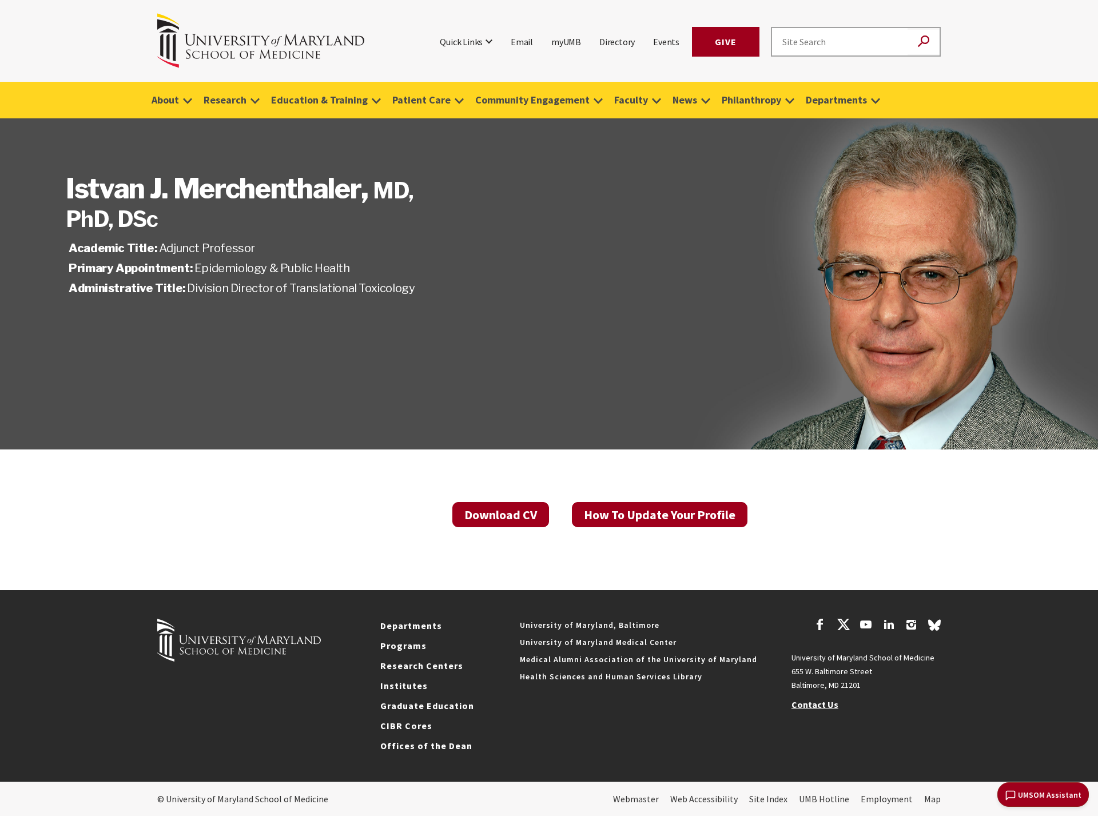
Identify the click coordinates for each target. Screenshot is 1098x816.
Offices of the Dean (426, 745)
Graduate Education (427, 705)
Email (522, 41)
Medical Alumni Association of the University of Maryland (638, 659)
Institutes (404, 685)
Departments (836, 99)
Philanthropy (751, 99)
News (685, 99)
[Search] (924, 42)
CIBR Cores (406, 725)
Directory (617, 41)
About (165, 99)
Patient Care (421, 99)
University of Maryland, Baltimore (589, 625)
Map (932, 799)
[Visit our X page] (843, 626)
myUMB (566, 41)
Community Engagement (532, 99)
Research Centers (421, 665)
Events (666, 41)
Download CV (500, 515)
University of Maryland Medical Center (598, 642)
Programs (403, 645)
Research (225, 99)
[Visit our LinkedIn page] (888, 626)
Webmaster (636, 799)
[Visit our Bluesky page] (934, 628)
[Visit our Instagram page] (911, 626)
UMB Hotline (824, 799)
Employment (887, 799)
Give (726, 41)
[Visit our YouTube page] (866, 626)
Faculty (631, 99)
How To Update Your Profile (659, 515)
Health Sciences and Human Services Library (611, 676)
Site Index (768, 799)
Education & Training (319, 99)
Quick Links (461, 41)
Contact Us (814, 704)
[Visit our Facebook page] (820, 626)
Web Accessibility (704, 799)
